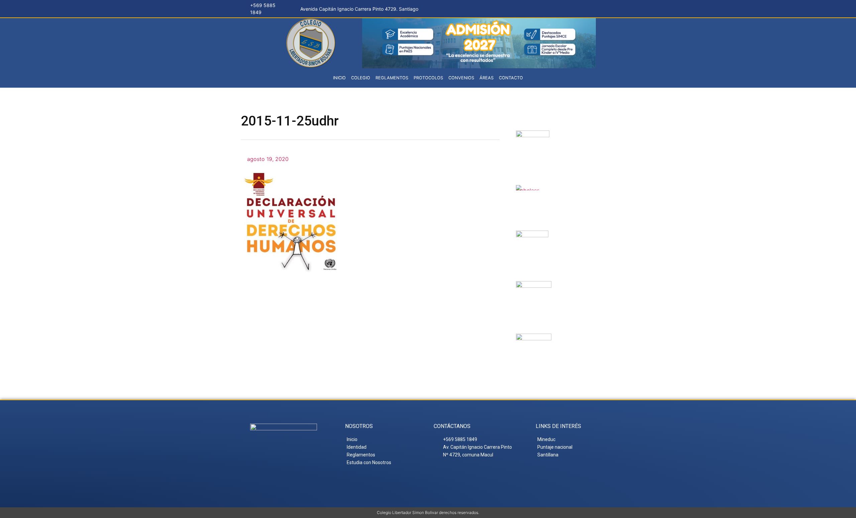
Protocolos (428, 77)
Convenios (461, 77)
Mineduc (572, 238)
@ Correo (579, 138)
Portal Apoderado (581, 347)
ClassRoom (573, 193)
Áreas (486, 77)
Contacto (511, 77)
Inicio (339, 77)
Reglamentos (392, 77)
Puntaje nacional (575, 294)
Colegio (360, 77)
